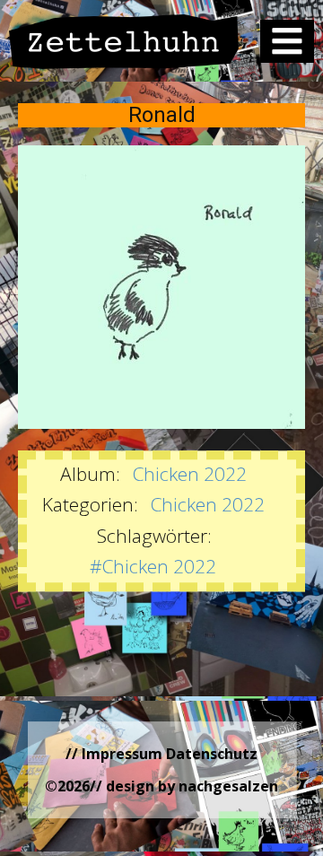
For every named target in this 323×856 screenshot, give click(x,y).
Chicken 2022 (190, 473)
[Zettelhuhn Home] (124, 41)
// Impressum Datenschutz (161, 754)
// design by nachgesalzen (184, 786)
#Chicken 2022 (153, 566)
